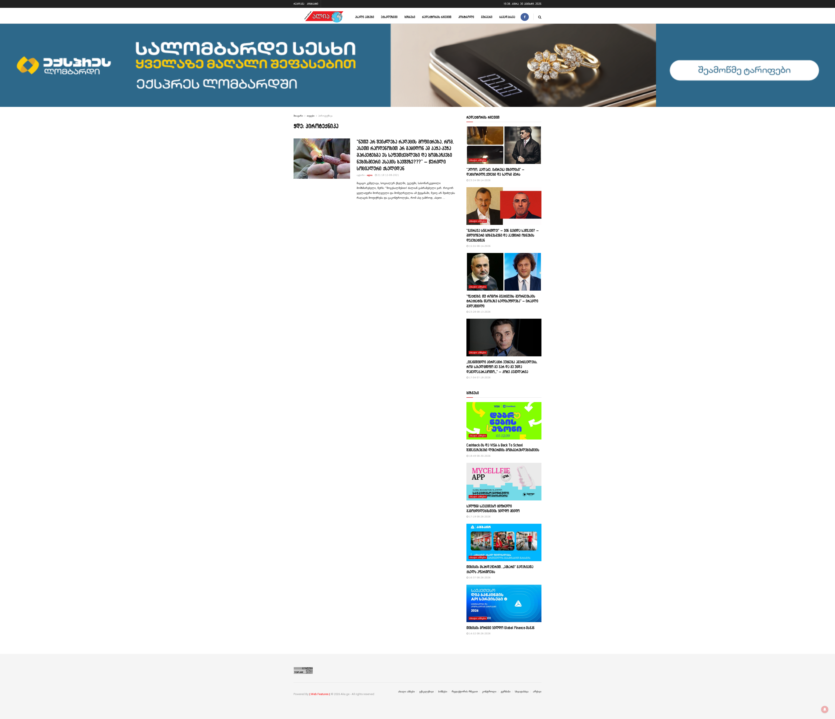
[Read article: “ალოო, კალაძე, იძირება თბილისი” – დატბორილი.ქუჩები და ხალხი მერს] (503, 145)
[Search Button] (539, 17)
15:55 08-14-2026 (479, 246)
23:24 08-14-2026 (479, 180)
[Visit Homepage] (324, 17)
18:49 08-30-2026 (479, 456)
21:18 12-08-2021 (388, 175)
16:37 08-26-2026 (479, 577)
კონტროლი (466, 17)
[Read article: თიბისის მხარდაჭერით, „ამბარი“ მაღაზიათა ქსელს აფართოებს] (503, 542)
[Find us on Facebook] (525, 17)
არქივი (537, 691)
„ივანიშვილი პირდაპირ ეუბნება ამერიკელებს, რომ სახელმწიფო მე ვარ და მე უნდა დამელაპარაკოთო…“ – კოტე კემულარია (501, 367)
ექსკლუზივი (389, 17)
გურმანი (486, 17)
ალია (369, 175)
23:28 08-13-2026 (479, 311)
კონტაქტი (312, 3)
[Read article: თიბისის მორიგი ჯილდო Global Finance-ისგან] (503, 603)
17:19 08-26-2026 (479, 516)
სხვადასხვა (507, 17)
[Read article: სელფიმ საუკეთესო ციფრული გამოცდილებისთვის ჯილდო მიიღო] (503, 481)
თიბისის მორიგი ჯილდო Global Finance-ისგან (500, 628)
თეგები (310, 115)
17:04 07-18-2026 (479, 377)
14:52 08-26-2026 (479, 633)
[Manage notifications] (824, 709)
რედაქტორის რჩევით (436, 17)
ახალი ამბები (364, 17)
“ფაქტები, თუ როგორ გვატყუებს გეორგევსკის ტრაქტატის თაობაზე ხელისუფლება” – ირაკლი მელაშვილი (502, 301)
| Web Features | (320, 694)
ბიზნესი (409, 17)
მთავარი (298, 115)
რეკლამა (299, 3)
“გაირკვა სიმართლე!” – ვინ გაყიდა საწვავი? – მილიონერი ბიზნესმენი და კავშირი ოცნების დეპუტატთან (502, 235)
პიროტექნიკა (325, 115)
